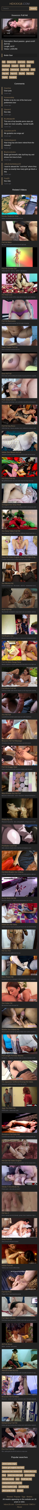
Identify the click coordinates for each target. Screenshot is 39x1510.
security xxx (23, 1487)
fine (4, 1475)
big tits (21, 73)
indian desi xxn (30, 1471)
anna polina (29, 1475)
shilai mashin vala (9, 1487)
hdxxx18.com (9, 1504)
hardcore (6, 66)
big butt (5, 70)
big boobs (25, 70)
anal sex (21, 62)
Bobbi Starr (8, 55)
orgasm (15, 66)
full (4, 62)
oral (28, 66)
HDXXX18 (20, 3)
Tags (23, 1497)
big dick (30, 62)
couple (20, 1490)
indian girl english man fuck (13, 1467)
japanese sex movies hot (12, 1471)
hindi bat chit (26, 1479)
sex (17, 1479)
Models (29, 1497)
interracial (14, 70)
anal (33, 70)
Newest (10, 1497)
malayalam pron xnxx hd (12, 1483)
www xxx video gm (15, 1475)
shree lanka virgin (9, 1464)
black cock (11, 62)
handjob (13, 77)
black (22, 66)
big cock (30, 73)
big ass (5, 73)
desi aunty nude (9, 1490)
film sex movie (8, 1479)
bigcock (14, 73)
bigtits (5, 77)
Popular (17, 1497)
